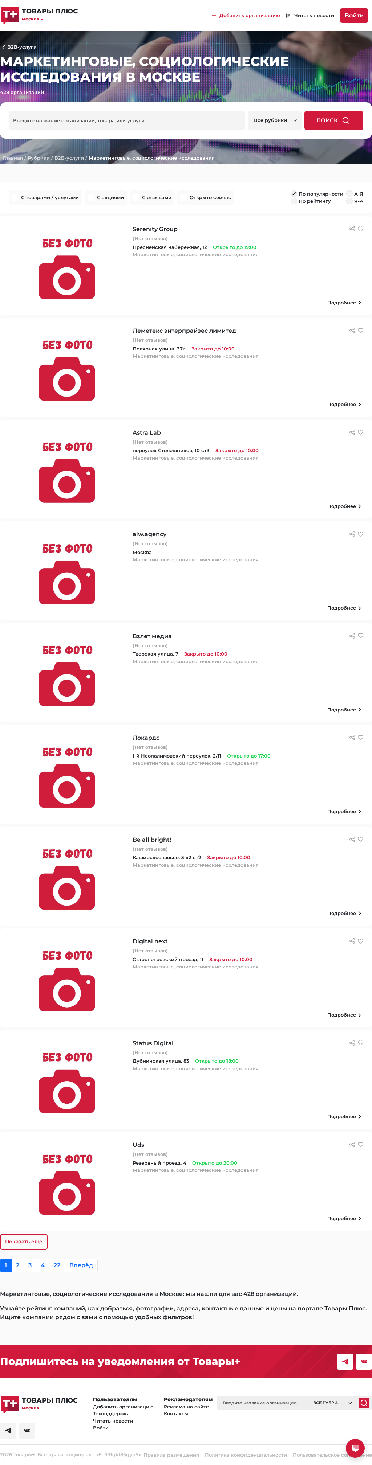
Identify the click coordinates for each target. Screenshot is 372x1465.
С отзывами (156, 197)
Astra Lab (147, 432)
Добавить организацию (123, 1406)
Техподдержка (111, 1413)
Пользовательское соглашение (332, 1455)
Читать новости (113, 1421)
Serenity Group (155, 229)
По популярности (321, 194)
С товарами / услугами (50, 197)
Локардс (146, 737)
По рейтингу (315, 201)
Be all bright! (152, 839)
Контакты (176, 1413)
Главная (13, 158)
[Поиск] (364, 1403)
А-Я (358, 194)
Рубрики (39, 158)
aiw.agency (149, 534)
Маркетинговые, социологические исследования (152, 158)
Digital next (150, 941)
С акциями (110, 197)
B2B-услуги (69, 158)
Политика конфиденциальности (246, 1455)
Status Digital (153, 1043)
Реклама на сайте (186, 1406)
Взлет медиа (152, 636)
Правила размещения (171, 1455)
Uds (138, 1144)
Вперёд (81, 1265)
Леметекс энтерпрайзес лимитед (184, 330)
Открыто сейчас (210, 197)
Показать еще (24, 1241)
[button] (50, 19)
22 (57, 1265)
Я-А (358, 201)
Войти (354, 15)
